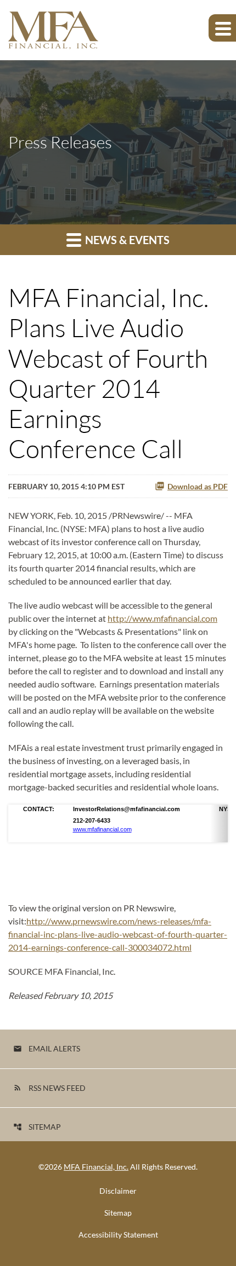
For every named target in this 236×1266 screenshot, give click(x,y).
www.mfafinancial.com (102, 829)
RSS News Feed (49, 1087)
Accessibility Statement (118, 1235)
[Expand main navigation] (222, 28)
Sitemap (37, 1126)
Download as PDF (197, 486)
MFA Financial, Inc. (96, 1166)
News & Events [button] (126, 239)
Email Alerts (46, 1048)
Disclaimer (118, 1191)
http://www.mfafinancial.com (162, 618)
